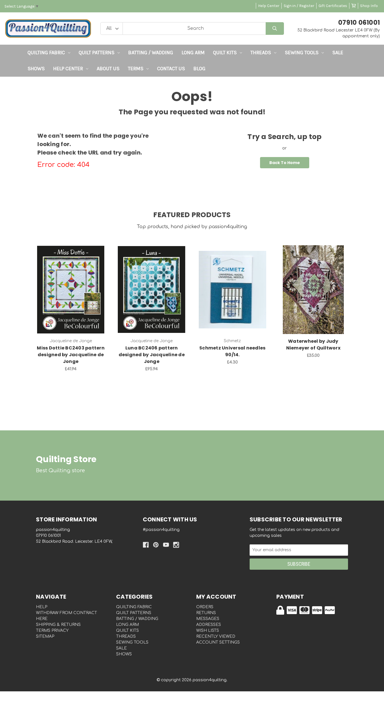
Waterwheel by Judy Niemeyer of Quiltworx (313, 344)
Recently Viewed (215, 636)
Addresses (208, 625)
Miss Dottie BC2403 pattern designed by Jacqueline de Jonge (71, 355)
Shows (36, 68)
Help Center (268, 5)
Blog (199, 68)
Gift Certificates (333, 5)
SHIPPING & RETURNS (58, 625)
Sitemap (45, 636)
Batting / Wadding (150, 52)
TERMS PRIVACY (52, 630)
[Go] (275, 28)
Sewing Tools (302, 52)
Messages (207, 619)
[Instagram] (176, 545)
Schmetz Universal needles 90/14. (232, 351)
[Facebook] (146, 545)
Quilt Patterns (96, 52)
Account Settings (218, 642)
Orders (204, 607)
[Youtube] (166, 545)
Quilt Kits (225, 52)
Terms (135, 68)
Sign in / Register (299, 5)
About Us (108, 68)
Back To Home (284, 162)
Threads (260, 52)
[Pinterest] (156, 545)
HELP (41, 607)
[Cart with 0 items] (353, 5)
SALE (337, 52)
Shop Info (369, 5)
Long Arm (193, 52)
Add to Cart (74, 298)
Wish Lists (207, 630)
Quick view (70, 283)
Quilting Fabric (46, 52)
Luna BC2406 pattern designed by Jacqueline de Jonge (152, 355)
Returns (206, 613)
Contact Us (171, 68)
